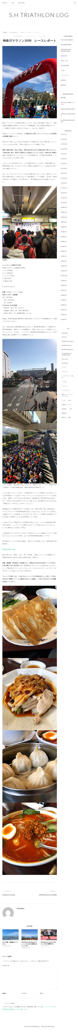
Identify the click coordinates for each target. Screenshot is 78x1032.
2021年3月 (64, 154)
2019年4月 (64, 246)
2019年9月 (64, 222)
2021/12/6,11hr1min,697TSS (68, 121)
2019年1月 (63, 261)
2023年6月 (64, 139)
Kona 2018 (65, 359)
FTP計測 (64, 337)
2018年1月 (64, 319)
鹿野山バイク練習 (66, 417)
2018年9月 (64, 280)
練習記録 (63, 85)
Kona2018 (64, 56)
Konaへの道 (64, 61)
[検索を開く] (75, 3)
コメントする (41, 36)
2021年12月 (64, 144)
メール (23, 993)
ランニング (64, 386)
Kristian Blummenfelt (67, 109)
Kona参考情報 (65, 65)
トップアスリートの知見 (67, 376)
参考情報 (63, 80)
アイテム (64, 367)
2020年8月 (64, 168)
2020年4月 (64, 188)
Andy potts (65, 333)
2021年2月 (64, 159)
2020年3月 (64, 193)
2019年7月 (64, 232)
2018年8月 (64, 285)
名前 (4, 993)
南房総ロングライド (67, 404)
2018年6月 (64, 295)
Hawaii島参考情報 (66, 44)
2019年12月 (64, 207)
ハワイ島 (64, 381)
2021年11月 (64, 149)
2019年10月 (64, 217)
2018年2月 (64, 315)
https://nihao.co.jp (8, 549)
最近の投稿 (21, 3)
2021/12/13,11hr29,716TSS (68, 114)
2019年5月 (64, 241)
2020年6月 (64, 178)
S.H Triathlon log (39, 14)
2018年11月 (64, 271)
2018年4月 (64, 305)
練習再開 (63, 97)
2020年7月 (64, 173)
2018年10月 (64, 276)
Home (5, 32)
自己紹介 (4, 3)
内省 (69, 400)
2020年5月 (64, 183)
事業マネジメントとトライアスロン (67, 395)
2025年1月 (64, 134)
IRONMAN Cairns (67, 345)
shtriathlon (20, 908)
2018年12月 (64, 266)
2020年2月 (64, 198)
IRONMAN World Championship (66, 50)
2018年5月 (64, 300)
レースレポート (14, 32)
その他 (62, 70)
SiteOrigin (51, 1026)
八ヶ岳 (63, 400)
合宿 (70, 409)
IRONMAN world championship (66, 354)
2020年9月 (64, 163)
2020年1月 (64, 202)
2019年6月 (64, 237)
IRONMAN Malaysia (67, 349)
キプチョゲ (64, 371)
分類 (13, 3)
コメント (5, 965)
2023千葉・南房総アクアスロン (68, 103)
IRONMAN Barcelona (68, 341)
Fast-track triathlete (67, 40)
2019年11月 (64, 212)
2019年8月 (64, 227)
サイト (42, 993)
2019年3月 (64, 251)
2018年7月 (64, 290)
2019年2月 (64, 256)
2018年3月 (64, 310)
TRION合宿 (65, 363)
